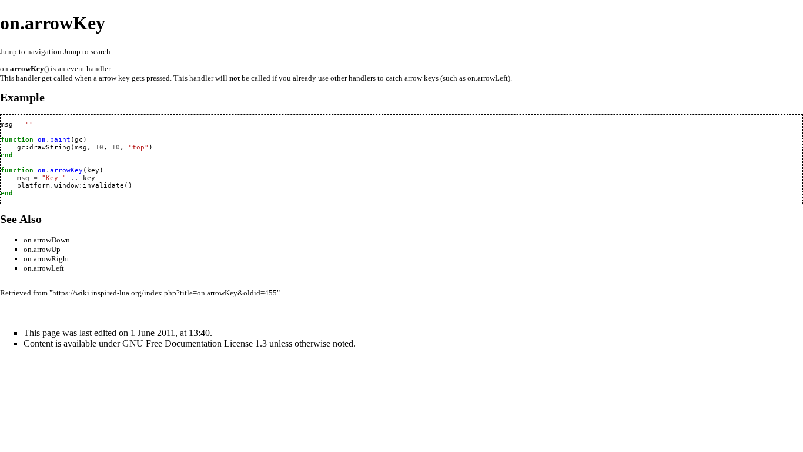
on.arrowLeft (44, 268)
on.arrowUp (42, 249)
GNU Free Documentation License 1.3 (194, 343)
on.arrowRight (46, 258)
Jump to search (87, 51)
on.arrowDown (47, 239)
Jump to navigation (31, 51)
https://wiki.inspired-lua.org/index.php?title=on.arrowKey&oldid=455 (164, 292)
